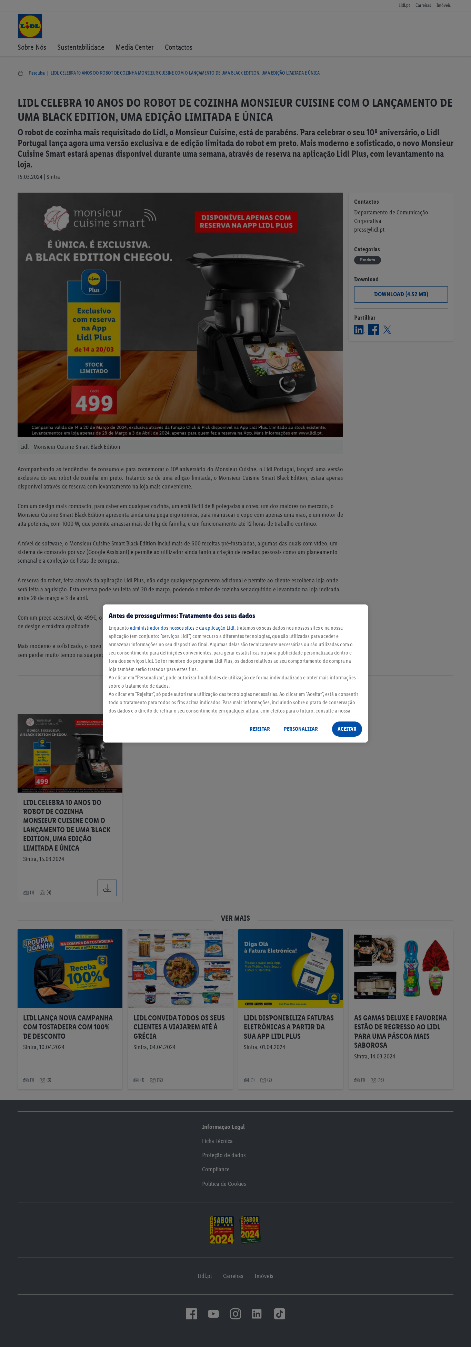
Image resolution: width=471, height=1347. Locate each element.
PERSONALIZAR (301, 729)
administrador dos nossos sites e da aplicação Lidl (182, 627)
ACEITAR (347, 729)
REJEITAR (260, 729)
